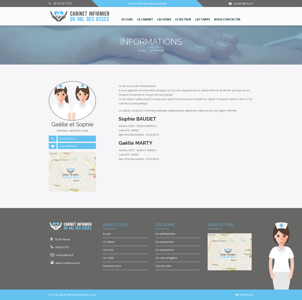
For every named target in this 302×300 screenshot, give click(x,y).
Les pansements (164, 241)
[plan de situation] (72, 171)
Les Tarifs (108, 258)
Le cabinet (145, 19)
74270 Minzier (62, 239)
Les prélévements (165, 233)
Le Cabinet (109, 241)
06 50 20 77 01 (67, 138)
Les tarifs (202, 19)
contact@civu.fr (243, 3)
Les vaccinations (164, 249)
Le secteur (183, 19)
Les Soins (108, 249)
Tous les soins (163, 266)
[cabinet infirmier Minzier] (81, 16)
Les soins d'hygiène (166, 258)
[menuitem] (127, 17)
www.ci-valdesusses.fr (67, 263)
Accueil (127, 19)
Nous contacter (227, 19)
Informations (246, 294)
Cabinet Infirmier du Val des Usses (77, 294)
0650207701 (62, 247)
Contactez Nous (112, 266)
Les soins (164, 19)
